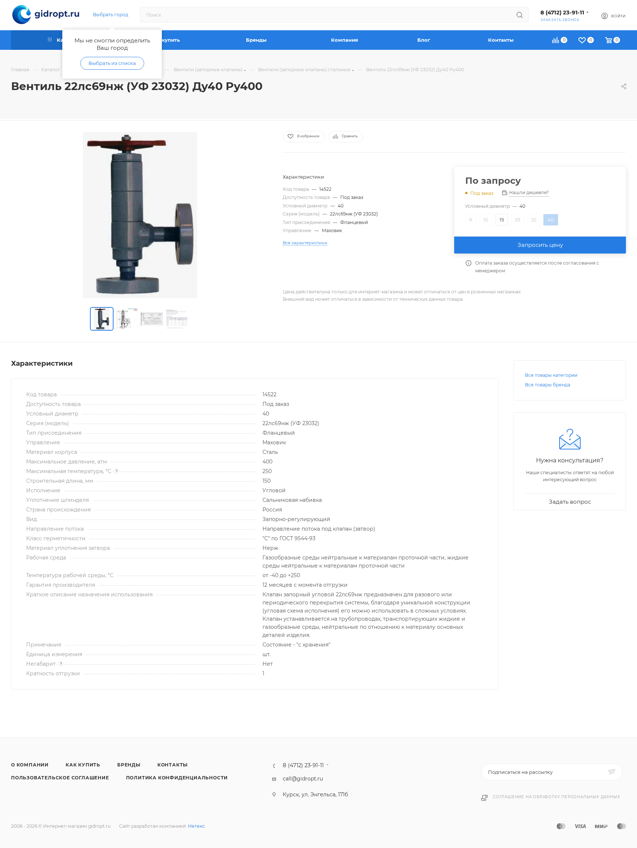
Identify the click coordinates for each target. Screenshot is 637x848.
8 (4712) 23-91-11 (562, 12)
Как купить (83, 765)
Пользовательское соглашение (60, 777)
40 (550, 220)
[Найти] (520, 15)
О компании (30, 765)
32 (533, 220)
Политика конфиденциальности (177, 777)
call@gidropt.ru (303, 778)
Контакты (172, 765)
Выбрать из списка (112, 63)
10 (485, 220)
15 (501, 220)
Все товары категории (551, 375)
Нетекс (196, 826)
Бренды (128, 765)
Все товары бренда (547, 384)
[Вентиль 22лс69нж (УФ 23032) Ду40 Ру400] (140, 215)
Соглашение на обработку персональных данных (556, 796)
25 (517, 220)
